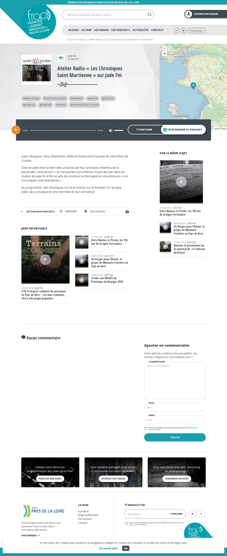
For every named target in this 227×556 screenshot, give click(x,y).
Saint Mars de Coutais (85, 104)
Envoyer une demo (50, 478)
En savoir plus (108, 548)
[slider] (119, 130)
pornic (62, 104)
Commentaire (157, 361)
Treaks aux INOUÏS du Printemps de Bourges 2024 (107, 280)
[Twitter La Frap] (183, 30)
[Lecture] (16, 130)
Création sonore (55, 98)
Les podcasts (120, 30)
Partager (145, 129)
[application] (113, 130)
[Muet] (110, 130)
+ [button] (164, 48)
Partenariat (29, 535)
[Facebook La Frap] (177, 30)
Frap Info (77, 98)
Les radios (101, 30)
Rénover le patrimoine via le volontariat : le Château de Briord (189, 248)
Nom (151, 403)
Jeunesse (109, 98)
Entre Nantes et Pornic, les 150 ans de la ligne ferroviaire (109, 242)
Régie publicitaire (88, 515)
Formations (85, 518)
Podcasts (82, 39)
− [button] (164, 53)
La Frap (86, 30)
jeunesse (30, 104)
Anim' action (32, 98)
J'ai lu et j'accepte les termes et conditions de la (173, 428)
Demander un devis (177, 478)
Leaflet (217, 128)
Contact (157, 30)
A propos (83, 511)
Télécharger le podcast (184, 129)
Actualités (141, 30)
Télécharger (97, 211)
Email (152, 415)
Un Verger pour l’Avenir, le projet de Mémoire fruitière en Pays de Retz (109, 262)
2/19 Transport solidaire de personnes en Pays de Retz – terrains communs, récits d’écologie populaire (43, 294)
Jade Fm (93, 98)
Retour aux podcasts (41, 211)
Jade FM (72, 56)
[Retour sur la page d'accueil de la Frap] (38, 22)
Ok (126, 548)
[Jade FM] (61, 61)
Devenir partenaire (113, 478)
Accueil (73, 30)
